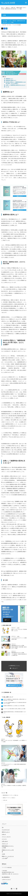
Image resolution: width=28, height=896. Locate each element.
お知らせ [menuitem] (4, 834)
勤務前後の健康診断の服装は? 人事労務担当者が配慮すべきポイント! (15, 712)
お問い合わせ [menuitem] (5, 841)
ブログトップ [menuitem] (5, 843)
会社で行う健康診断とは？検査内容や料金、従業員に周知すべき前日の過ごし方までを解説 (15, 700)
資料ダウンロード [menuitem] (6, 832)
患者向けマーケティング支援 (8, 797)
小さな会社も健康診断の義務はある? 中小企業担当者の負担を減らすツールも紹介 (15, 703)
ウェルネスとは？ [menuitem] (6, 829)
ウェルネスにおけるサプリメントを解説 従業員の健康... (19, 638)
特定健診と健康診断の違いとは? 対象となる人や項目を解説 (14, 705)
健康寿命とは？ (9, 78)
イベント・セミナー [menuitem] (6, 836)
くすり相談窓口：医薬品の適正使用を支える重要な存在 (19, 655)
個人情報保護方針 (6, 877)
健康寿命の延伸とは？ (11, 80)
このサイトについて (6, 879)
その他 (9, 24)
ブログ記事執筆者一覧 (6, 692)
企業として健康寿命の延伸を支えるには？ (16, 85)
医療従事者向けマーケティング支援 (17, 645)
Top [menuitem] (2, 827)
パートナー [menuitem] (4, 839)
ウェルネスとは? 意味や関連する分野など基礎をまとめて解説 (14, 708)
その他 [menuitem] (3, 854)
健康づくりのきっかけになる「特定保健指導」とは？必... (19, 630)
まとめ (7, 86)
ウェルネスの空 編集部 (17, 24)
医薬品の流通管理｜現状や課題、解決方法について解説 (19, 647)
